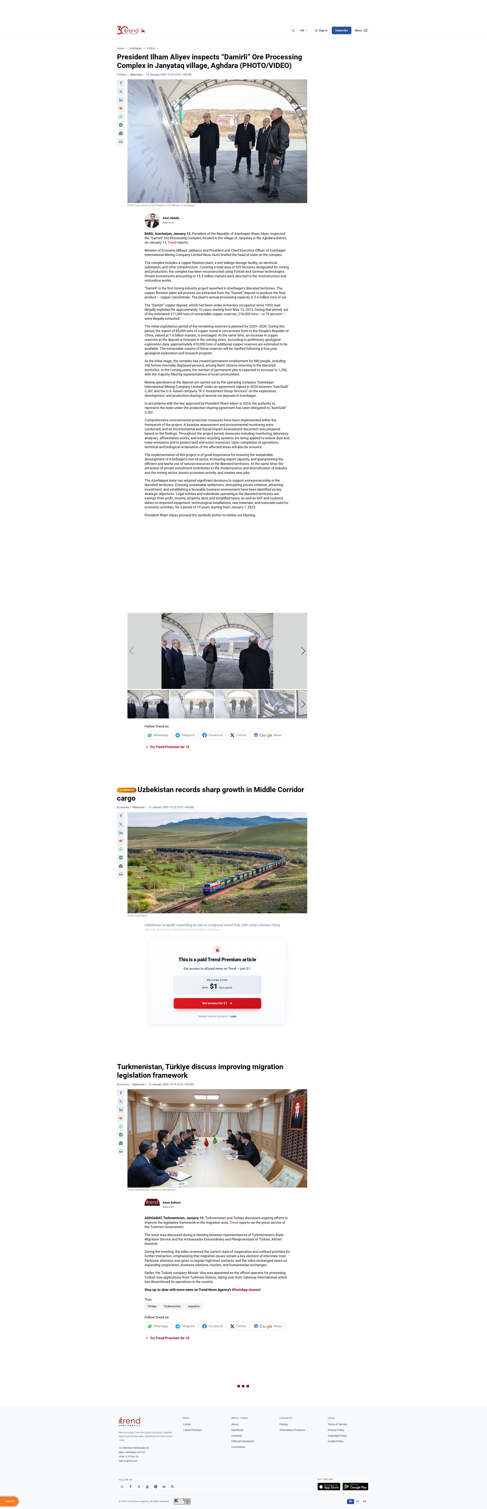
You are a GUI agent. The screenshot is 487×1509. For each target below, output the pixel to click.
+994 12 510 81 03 (128, 1456)
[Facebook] (130, 1486)
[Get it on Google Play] (355, 1486)
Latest (187, 1424)
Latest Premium (192, 1430)
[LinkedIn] (164, 1486)
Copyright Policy (337, 1435)
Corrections (238, 1446)
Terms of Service (337, 1424)
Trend (172, 242)
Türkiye (152, 1306)
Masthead (237, 1430)
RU (364, 1501)
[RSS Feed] (172, 1486)
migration (194, 1306)
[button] (120, 83)
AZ (357, 1501)
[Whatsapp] (122, 1486)
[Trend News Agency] (129, 1421)
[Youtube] (147, 1486)
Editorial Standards (242, 1441)
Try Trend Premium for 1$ (169, 747)
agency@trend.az (128, 1460)
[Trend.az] (131, 30)
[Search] (293, 30)
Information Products (292, 1430)
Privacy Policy (336, 1430)
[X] (138, 1486)
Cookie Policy (335, 1441)
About (235, 1424)
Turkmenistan (172, 1306)
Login (233, 1016)
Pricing (283, 1424)
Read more (168, 222)
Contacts (236, 1435)
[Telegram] (155, 1486)
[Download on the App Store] (329, 1486)
